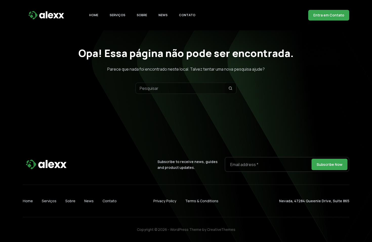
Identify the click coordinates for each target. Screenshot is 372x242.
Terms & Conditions (201, 200)
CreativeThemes (221, 229)
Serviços (117, 15)
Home (93, 15)
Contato (187, 15)
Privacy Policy (164, 200)
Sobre (142, 15)
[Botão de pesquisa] (230, 88)
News (163, 15)
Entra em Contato (328, 15)
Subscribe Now (329, 164)
